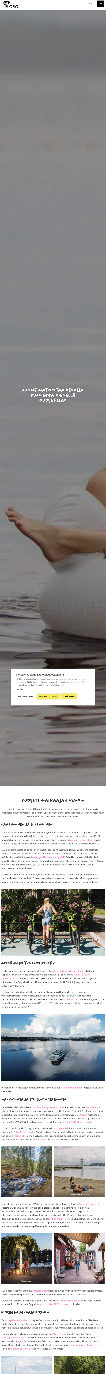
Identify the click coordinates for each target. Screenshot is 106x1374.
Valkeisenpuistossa (86, 1204)
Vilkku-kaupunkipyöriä (53, 857)
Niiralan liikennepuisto (70, 1300)
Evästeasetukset (25, 696)
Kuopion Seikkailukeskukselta (77, 1122)
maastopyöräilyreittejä (13, 1337)
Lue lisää (19, 689)
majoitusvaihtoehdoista (21, 1348)
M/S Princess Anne (72, 999)
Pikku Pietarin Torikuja (60, 1218)
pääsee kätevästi (19, 1320)
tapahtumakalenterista (82, 1345)
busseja (35, 857)
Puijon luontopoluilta (24, 1132)
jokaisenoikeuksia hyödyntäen (67, 970)
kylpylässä (23, 1341)
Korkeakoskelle (18, 1135)
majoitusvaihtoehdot (71, 1087)
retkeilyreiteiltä (60, 1128)
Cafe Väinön (81, 1114)
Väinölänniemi (93, 1107)
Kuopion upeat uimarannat (50, 1107)
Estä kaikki (69, 696)
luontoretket (39, 1139)
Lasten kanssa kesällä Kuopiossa (51, 1304)
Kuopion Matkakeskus (80, 839)
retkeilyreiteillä (58, 1333)
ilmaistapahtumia (41, 1290)
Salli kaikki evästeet (48, 696)
